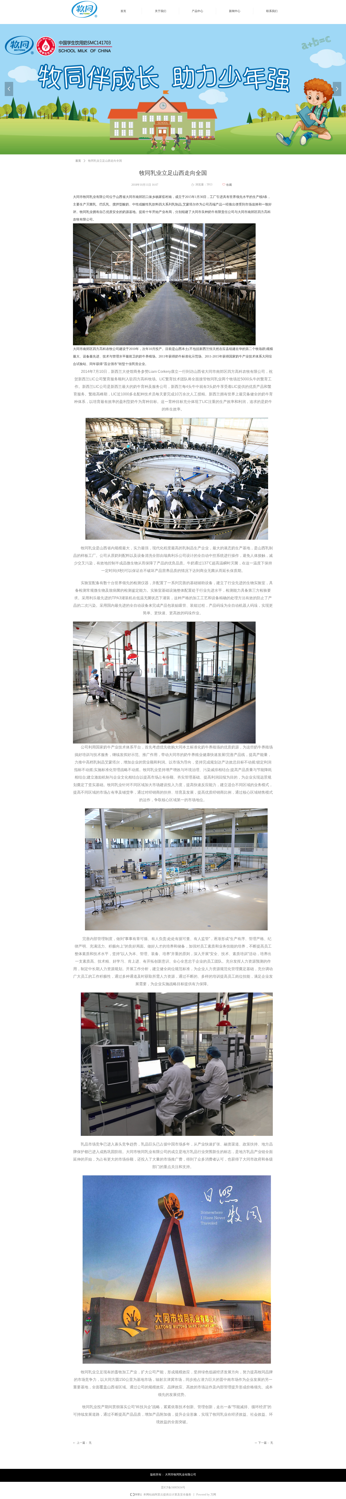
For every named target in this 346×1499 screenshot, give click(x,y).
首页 (78, 160)
